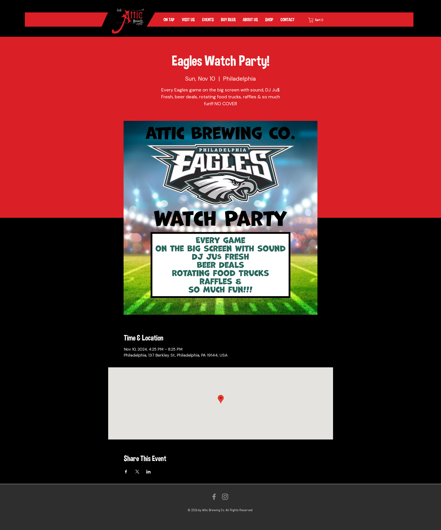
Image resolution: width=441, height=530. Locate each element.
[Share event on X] (137, 471)
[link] (318, 20)
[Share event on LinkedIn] (148, 471)
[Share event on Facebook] (126, 471)
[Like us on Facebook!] (214, 497)
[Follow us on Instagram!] (225, 497)
